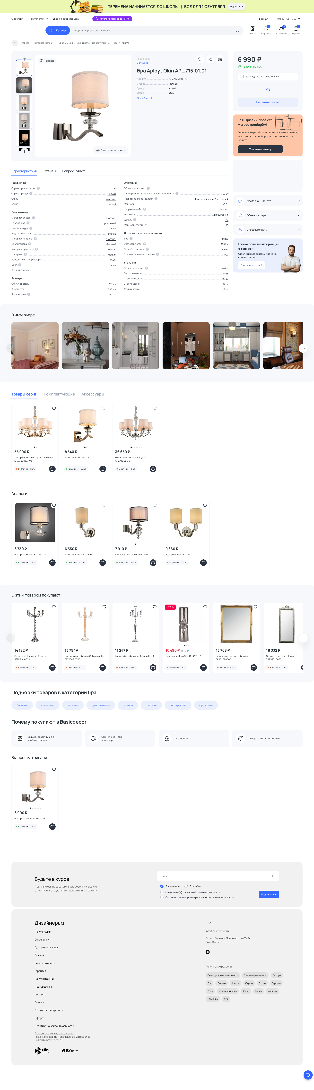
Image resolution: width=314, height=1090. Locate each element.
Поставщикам (43, 986)
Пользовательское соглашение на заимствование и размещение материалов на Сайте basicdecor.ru (62, 1037)
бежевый (111, 244)
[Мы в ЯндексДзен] (228, 952)
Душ (226, 998)
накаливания (221, 214)
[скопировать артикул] (186, 79)
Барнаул (263, 18)
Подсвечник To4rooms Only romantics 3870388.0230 (85, 657)
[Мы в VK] (221, 952)
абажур (112, 233)
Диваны (221, 983)
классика (111, 199)
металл (112, 249)
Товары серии (24, 394)
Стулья (249, 983)
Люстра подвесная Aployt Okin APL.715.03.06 (131, 459)
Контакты (40, 994)
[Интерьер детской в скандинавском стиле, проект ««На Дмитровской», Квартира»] (236, 345)
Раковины (213, 998)
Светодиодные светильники (223, 975)
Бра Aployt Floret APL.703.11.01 (30, 554)
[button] (224, 199)
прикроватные (101, 705)
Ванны (258, 991)
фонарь (128, 705)
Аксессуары (92, 394)
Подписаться (269, 894)
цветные (151, 705)
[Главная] (28, 30)
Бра (209, 983)
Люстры (276, 975)
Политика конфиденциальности (54, 1026)
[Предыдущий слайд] (24, 59)
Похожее (49, 60)
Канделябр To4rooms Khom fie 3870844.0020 (30, 657)
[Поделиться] (210, 59)
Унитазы (272, 991)
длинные (72, 705)
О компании (17, 18)
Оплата (39, 955)
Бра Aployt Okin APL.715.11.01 (79, 457)
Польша (112, 193)
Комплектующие (59, 394)
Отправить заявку (260, 149)
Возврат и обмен (45, 963)
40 (227, 225)
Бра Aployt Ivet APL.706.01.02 (181, 554)
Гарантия (40, 971)
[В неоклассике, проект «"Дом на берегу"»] (286, 345)
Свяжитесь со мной (251, 265)
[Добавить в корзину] (52, 469)
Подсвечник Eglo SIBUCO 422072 (183, 656)
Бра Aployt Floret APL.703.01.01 (131, 554)
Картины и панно (228, 991)
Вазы (210, 991)
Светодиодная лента (255, 975)
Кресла (235, 983)
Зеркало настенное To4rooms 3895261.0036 (282, 657)
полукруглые (178, 705)
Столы (262, 983)
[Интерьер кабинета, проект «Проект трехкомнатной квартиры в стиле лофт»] (186, 345)
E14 (226, 219)
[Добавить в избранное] (200, 59)
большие (22, 705)
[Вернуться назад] (14, 43)
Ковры (246, 991)
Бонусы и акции (44, 979)
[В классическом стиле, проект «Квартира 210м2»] (85, 345)
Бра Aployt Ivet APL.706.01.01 (80, 554)
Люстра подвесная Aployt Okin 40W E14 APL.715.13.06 (33, 459)
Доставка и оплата (46, 947)
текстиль (111, 238)
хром (113, 228)
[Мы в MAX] (208, 952)
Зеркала (276, 983)
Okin (171, 92)
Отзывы (50, 171)
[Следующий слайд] (24, 151)
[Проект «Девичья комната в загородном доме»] (35, 345)
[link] (143, 59)
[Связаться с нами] (308, 1075)
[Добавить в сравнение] (220, 59)
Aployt (172, 88)
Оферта (39, 1018)
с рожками (206, 705)
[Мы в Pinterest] (214, 952)
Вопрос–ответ (73, 171)
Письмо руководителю (49, 1010)
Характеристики (24, 171)
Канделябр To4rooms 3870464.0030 (134, 656)
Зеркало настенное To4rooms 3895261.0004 (232, 657)
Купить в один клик (268, 102)
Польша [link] (173, 83)
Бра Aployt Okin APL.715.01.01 (29, 818)
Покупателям (43, 931)
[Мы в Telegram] (234, 952)
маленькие (47, 705)
